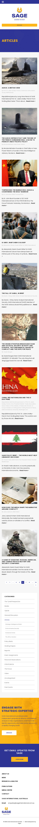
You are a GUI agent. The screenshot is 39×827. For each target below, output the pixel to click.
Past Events (9, 687)
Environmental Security (12, 628)
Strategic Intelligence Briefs (13, 624)
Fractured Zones (10, 633)
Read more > (30, 101)
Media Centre (7, 790)
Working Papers (10, 646)
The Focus (8, 669)
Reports (7, 650)
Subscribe (19, 759)
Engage (19, 25)
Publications (7, 786)
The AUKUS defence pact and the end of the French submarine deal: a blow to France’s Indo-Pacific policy (19, 140)
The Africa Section (10, 637)
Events (7, 683)
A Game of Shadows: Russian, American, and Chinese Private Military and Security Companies (19, 561)
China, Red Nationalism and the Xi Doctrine (16, 398)
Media (7, 606)
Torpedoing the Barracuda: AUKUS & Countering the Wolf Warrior (18, 191)
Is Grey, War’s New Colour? (14, 243)
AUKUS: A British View (11, 88)
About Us (5, 774)
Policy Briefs (9, 641)
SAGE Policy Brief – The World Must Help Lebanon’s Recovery (19, 456)
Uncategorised (10, 678)
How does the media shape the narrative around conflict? (19, 508)
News (4, 778)
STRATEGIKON (9, 664)
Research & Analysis (10, 781)
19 (35, 582)
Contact (5, 794)
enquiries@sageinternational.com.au (21, 803)
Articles (7, 620)
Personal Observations (12, 660)
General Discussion (11, 615)
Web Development (29, 821)
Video (7, 673)
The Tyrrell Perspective (12, 601)
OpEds (7, 611)
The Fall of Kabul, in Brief (13, 293)
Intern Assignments (11, 655)
